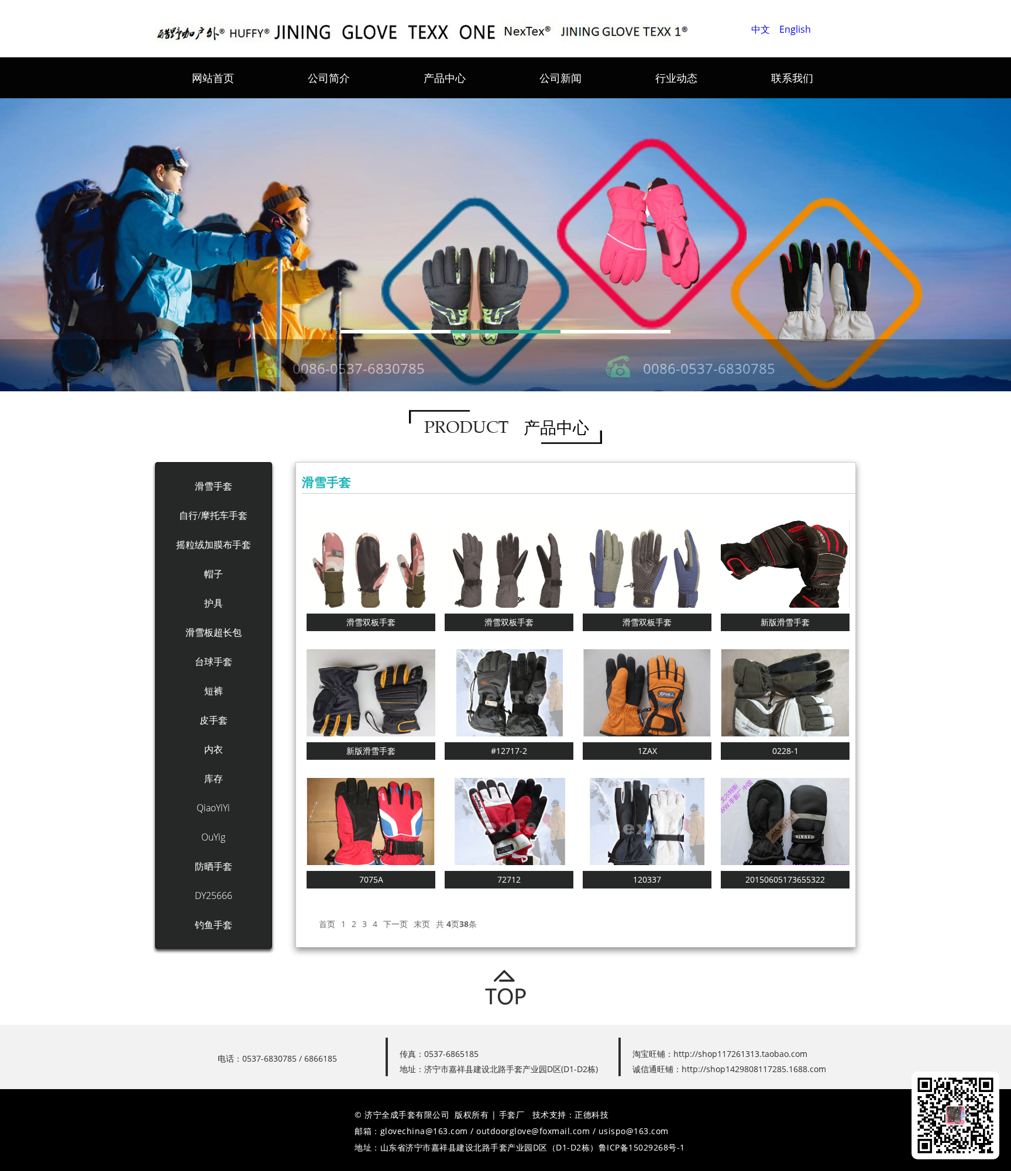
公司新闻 (560, 78)
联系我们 (792, 78)
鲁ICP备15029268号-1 (642, 1147)
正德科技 (591, 1114)
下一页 (395, 923)
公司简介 (329, 78)
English (795, 29)
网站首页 (213, 78)
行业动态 (676, 78)
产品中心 (445, 78)
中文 (760, 29)
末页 (422, 923)
